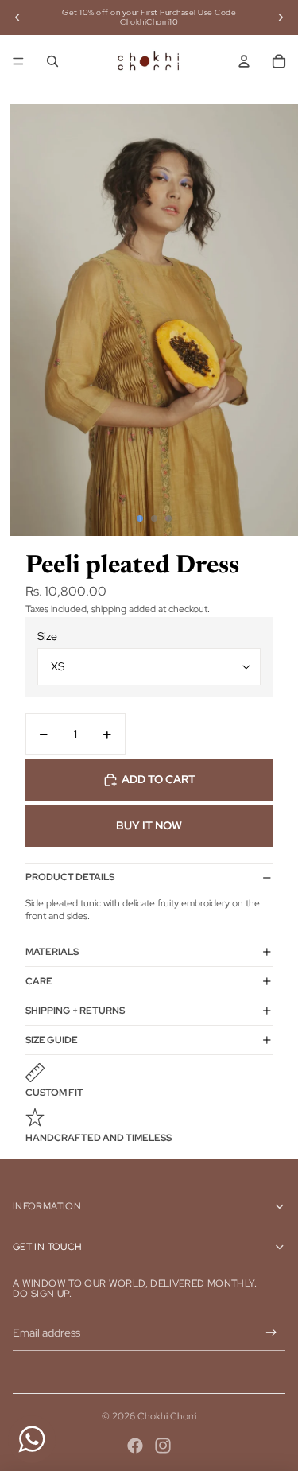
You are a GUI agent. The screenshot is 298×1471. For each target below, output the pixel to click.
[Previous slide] (17, 17)
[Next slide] (280, 17)
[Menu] (18, 61)
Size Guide (51, 1040)
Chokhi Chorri (166, 1416)
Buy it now (149, 825)
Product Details (69, 877)
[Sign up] (271, 1333)
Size (47, 636)
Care (38, 981)
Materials (52, 951)
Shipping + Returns (75, 1010)
